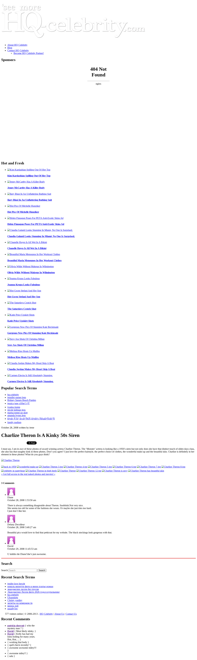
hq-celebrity (13, 394)
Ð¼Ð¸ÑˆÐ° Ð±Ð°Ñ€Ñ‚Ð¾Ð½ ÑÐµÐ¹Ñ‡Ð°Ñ (31, 418)
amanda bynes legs (16, 415)
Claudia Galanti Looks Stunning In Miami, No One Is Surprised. (41, 236)
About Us (59, 614)
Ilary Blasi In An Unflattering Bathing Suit (29, 200)
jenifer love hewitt (16, 583)
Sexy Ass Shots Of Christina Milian (25, 345)
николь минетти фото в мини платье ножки (30, 586)
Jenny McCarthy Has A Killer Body (26, 187)
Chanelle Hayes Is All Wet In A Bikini (26, 248)
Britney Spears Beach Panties (21, 400)
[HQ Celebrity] (79, 39)
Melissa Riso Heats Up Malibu (23, 357)
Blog (9, 47)
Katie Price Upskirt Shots (20, 321)
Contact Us (71, 614)
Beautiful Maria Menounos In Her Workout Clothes (34, 260)
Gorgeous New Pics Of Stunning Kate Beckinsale (32, 333)
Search (4, 570)
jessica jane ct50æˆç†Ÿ (18, 403)
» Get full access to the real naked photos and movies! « (28, 474)
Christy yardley (14, 600)
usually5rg (12, 608)
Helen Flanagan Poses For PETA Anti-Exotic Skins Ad (35, 224)
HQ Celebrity (46, 614)
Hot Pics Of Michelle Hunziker (23, 212)
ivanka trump (13, 407)
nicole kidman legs (16, 410)
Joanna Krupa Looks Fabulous (23, 284)
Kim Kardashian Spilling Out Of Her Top (28, 175)
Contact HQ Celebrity (18, 50)
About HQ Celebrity (17, 45)
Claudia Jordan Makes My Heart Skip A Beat (31, 369)
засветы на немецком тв (19, 603)
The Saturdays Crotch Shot (21, 309)
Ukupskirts (12, 597)
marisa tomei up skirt (17, 412)
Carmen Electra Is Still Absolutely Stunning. (30, 381)
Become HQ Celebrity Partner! (29, 53)
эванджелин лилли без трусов (23, 589)
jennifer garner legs (16, 397)
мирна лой (12, 606)
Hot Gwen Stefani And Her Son (23, 296)
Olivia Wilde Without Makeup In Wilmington (31, 272)
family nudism (14, 422)
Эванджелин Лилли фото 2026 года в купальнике (33, 592)
